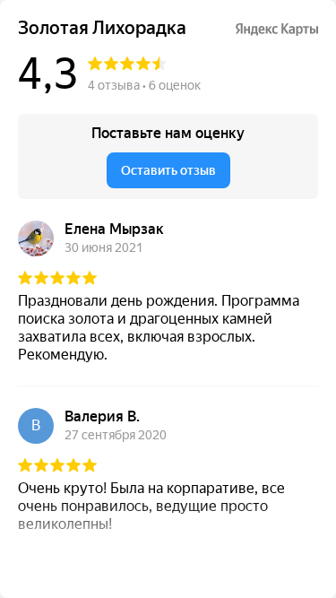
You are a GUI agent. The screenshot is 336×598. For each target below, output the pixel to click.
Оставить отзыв (168, 170)
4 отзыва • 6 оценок (144, 85)
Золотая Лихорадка (102, 28)
